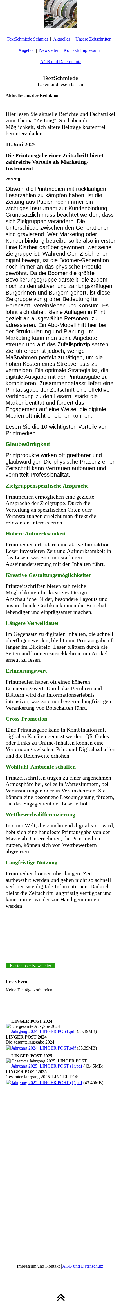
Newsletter (48, 50)
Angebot (26, 50)
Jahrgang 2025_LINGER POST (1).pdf (46, 1066)
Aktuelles (61, 39)
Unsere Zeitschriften (93, 39)
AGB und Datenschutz (60, 61)
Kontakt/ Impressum (82, 50)
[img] (60, 14)
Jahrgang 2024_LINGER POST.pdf (43, 1031)
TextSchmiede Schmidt (27, 39)
